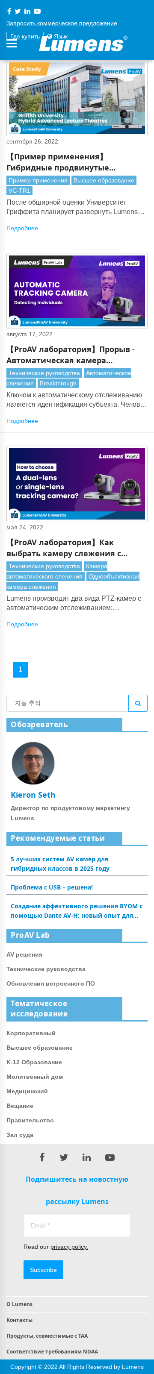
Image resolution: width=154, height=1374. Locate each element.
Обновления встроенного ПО (50, 983)
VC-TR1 (19, 190)
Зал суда (19, 1134)
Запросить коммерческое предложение (61, 23)
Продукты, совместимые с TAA (47, 1335)
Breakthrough (58, 383)
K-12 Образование (34, 1062)
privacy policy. (69, 1246)
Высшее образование (104, 180)
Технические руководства (44, 373)
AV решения (24, 954)
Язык (60, 36)
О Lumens (19, 1304)
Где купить (25, 36)
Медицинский (27, 1091)
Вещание (19, 1105)
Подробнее (22, 228)
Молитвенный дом (34, 1076)
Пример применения (38, 180)
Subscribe (43, 1269)
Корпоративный (31, 1033)
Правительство (30, 1120)
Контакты (19, 1320)
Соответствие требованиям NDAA (52, 1351)
